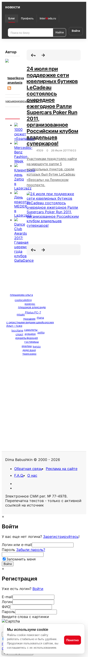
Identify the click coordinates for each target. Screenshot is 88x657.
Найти (60, 32)
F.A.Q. (19, 475)
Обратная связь (28, 468)
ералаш (27, 346)
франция (32, 338)
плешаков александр (32, 307)
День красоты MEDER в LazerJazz (23, 206)
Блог (11, 18)
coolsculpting (23, 300)
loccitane (17, 330)
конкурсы (20, 101)
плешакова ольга (21, 294)
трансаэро (29, 353)
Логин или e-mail (17, 544)
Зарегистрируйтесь (61, 536)
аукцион (30, 333)
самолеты (30, 329)
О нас (32, 475)
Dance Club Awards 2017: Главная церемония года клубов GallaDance (24, 242)
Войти (76, 30)
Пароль (23, 549)
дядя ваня (29, 350)
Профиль (27, 18)
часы (9, 101)
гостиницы (31, 341)
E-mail (7, 597)
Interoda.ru (48, 18)
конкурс (30, 303)
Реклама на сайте (61, 468)
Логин (7, 601)
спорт (19, 334)
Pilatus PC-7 (33, 312)
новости (12, 7)
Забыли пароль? (30, 549)
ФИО (6, 606)
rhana (40, 317)
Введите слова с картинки (25, 616)
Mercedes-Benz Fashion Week (23, 154)
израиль (20, 338)
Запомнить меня (21, 559)
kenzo (37, 346)
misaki (21, 314)
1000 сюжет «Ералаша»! (24, 134)
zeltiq (40, 332)
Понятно (72, 640)
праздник (29, 318)
